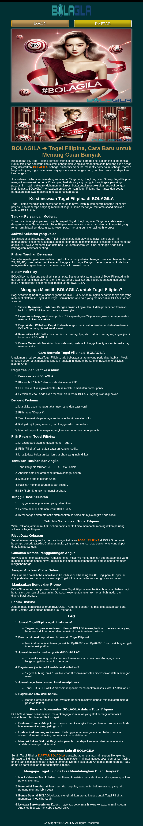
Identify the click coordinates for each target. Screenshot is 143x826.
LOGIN (40, 23)
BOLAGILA (40, 167)
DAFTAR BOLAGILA (51, 755)
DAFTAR (103, 23)
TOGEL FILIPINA (89, 540)
